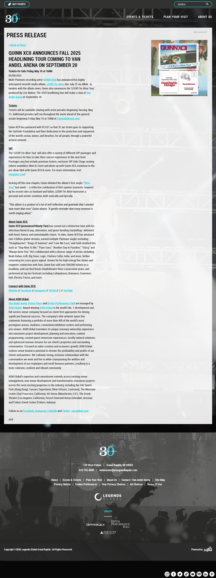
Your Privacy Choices (113, 484)
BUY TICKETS (18, 4)
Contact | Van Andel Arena (136, 480)
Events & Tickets (140, 17)
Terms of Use (154, 484)
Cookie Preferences (86, 484)
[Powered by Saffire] (208, 549)
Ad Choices (136, 484)
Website (13, 290)
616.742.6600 (86, 470)
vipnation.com (17, 174)
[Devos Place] (95, 525)
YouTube (68, 290)
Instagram (40, 290)
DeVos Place (35, 303)
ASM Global (15, 308)
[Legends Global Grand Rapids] (12, 18)
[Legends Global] (108, 497)
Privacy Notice (62, 484)
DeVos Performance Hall (61, 303)
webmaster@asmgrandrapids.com (118, 470)
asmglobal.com (80, 411)
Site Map (160, 480)
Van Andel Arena (18, 303)
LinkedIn (52, 411)
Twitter (66, 411)
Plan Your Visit (176, 17)
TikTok (52, 290)
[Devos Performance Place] (120, 524)
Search (209, 4)
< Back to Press (17, 45)
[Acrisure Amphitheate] (108, 532)
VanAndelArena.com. (68, 118)
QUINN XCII (49, 80)
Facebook (26, 290)
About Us (205, 17)
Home (54, 480)
